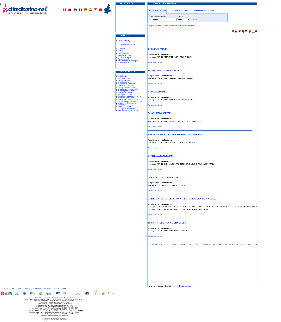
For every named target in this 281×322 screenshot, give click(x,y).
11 (163, 244)
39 (228, 244)
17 (177, 244)
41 (233, 244)
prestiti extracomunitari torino (128, 89)
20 (184, 244)
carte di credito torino (125, 106)
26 (198, 244)
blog (70, 288)
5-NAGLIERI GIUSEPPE (159, 113)
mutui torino (122, 75)
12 (166, 244)
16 (175, 244)
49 (251, 244)
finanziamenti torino (125, 94)
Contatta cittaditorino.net (126, 44)
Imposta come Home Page (127, 61)
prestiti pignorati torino (125, 85)
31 (209, 244)
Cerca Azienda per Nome (157, 10)
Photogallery (122, 52)
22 (189, 244)
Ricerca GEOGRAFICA (181, 10)
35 (219, 244)
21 (186, 244)
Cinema (120, 50)
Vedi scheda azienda (155, 62)
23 (191, 244)
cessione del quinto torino (127, 108)
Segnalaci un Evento (125, 55)
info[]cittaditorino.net (183, 286)
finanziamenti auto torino (126, 84)
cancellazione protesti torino (128, 110)
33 (214, 244)
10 (161, 244)
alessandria (37, 288)
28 (203, 244)
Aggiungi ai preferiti (124, 59)
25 (196, 244)
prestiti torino (122, 77)
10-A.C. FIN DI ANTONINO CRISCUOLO (167, 223)
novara (27, 288)
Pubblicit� (121, 48)
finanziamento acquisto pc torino (129, 96)
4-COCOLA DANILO (157, 92)
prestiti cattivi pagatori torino (128, 99)
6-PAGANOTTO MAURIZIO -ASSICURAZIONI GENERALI (175, 134)
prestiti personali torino (126, 98)
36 (221, 244)
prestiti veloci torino (125, 82)
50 (253, 244)
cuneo (19, 288)
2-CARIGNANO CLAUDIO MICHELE (165, 70)
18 (179, 244)
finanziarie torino (124, 78)
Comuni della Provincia (173, 26)
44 (239, 244)
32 (212, 244)
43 (237, 244)
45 (242, 244)
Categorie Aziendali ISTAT (204, 10)
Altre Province (188, 26)
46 (244, 244)
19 (182, 244)
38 (226, 244)
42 (235, 244)
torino (6, 288)
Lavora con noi (123, 54)
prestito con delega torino (127, 103)
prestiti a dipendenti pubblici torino (130, 101)
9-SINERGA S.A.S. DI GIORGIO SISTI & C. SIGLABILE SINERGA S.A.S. (182, 199)
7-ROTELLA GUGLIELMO (160, 156)
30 (207, 244)
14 (170, 244)
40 (230, 244)
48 (249, 244)
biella (64, 288)
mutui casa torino (124, 80)
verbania (47, 288)
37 (223, 244)
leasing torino (122, 105)
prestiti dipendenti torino (126, 91)
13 (168, 244)
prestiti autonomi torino (126, 92)
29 (205, 244)
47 (246, 244)
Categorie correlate (155, 26)
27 (200, 244)
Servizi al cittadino (124, 57)
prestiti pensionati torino (126, 87)
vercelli (56, 288)
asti (12, 288)
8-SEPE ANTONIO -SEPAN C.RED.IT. (165, 177)
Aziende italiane (123, 62)
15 (173, 244)
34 (216, 244)
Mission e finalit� (124, 41)
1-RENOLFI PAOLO (157, 49)
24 (193, 244)
